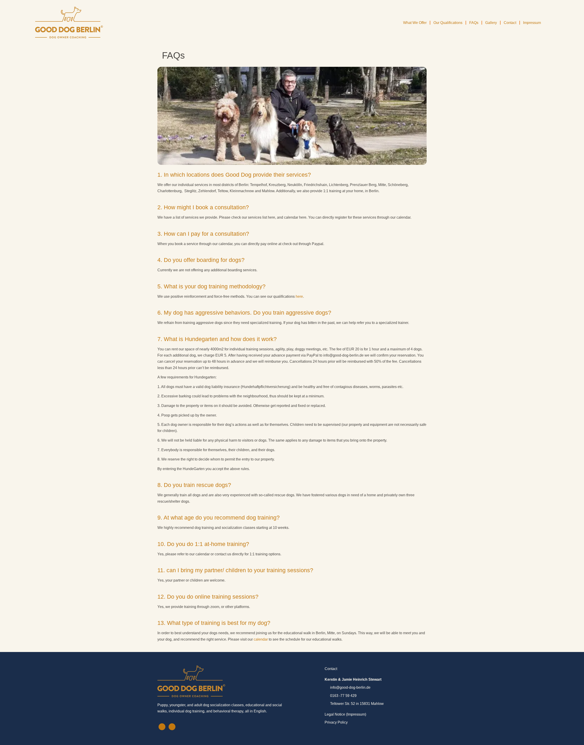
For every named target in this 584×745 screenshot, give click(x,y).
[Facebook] (162, 726)
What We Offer (415, 23)
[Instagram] (172, 726)
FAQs (473, 23)
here (299, 296)
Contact (510, 23)
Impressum (532, 23)
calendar (261, 639)
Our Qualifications (447, 23)
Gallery (491, 23)
